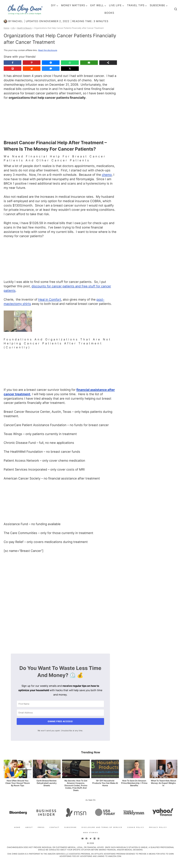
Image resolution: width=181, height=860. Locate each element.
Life (13, 28)
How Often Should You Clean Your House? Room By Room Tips (17, 783)
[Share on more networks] (108, 62)
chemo (107, 175)
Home (6, 28)
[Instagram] (94, 838)
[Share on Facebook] (12, 62)
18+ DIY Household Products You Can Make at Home (105, 783)
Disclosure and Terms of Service (102, 827)
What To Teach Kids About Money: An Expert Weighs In (163, 783)
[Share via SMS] (51, 68)
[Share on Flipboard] (12, 68)
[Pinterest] (98, 838)
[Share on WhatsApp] (70, 62)
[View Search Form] (176, 9)
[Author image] (5, 21)
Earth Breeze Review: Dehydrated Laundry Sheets (47, 783)
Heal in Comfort (49, 299)
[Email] (82, 838)
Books (109, 12)
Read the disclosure (47, 50)
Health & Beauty (24, 28)
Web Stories (90, 833)
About (29, 827)
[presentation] (17, 769)
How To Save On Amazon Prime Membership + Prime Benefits (134, 783)
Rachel (17, 21)
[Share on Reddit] (31, 68)
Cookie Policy (135, 827)
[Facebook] (86, 838)
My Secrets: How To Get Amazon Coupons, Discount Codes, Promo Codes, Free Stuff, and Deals (75, 785)
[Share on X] (70, 68)
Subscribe (70, 827)
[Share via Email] (89, 62)
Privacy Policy (158, 827)
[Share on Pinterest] (31, 62)
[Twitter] (90, 838)
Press (41, 827)
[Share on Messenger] (51, 62)
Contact (54, 827)
